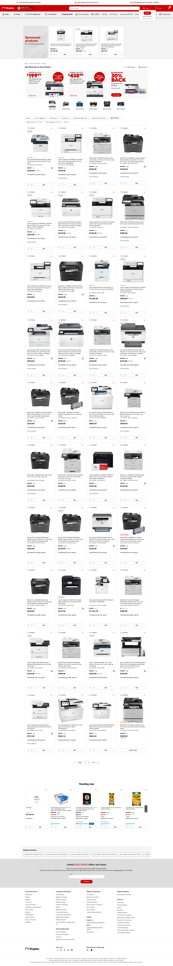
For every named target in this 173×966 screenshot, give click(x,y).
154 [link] (96, 671)
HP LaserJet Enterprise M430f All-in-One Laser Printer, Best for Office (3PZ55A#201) (70, 727)
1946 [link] (65, 294)
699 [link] (34, 421)
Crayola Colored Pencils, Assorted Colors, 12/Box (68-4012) (111, 808)
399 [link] (34, 546)
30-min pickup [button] (62, 178)
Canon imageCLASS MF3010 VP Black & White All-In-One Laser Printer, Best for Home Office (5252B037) (101, 477)
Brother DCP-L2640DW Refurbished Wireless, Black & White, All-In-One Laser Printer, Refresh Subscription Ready (39, 539)
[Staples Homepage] (8, 8)
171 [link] (34, 671)
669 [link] (127, 358)
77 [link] (33, 168)
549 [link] (96, 546)
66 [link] (95, 230)
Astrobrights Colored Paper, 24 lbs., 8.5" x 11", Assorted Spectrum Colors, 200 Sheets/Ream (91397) (86, 809)
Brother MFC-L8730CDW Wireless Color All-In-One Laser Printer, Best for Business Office (132, 727)
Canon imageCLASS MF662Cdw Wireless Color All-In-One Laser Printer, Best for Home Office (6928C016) (111, 45)
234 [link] (34, 483)
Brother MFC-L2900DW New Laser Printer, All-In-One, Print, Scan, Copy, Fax (39, 476)
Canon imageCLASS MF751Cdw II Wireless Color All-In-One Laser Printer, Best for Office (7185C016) (101, 224)
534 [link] (65, 358)
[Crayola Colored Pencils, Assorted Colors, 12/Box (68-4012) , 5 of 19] (111, 799)
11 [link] (126, 733)
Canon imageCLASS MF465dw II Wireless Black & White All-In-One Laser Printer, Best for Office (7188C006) (39, 225)
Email (71, 874)
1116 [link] (108, 812)
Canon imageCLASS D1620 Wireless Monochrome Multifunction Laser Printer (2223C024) (39, 664)
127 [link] (83, 812)
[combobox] (104, 8)
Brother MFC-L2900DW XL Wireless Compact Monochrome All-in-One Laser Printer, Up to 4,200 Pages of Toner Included (132, 539)
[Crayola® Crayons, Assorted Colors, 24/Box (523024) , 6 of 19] (136, 799)
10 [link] (96, 608)
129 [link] (65, 608)
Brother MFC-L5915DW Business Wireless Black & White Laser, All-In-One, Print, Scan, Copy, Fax (132, 414)
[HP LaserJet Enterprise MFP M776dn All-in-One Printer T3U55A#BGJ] (102, 585)
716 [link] (34, 358)
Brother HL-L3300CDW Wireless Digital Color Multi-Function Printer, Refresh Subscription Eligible (132, 477)
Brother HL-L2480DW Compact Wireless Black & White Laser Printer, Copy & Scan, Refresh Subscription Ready (70, 288)
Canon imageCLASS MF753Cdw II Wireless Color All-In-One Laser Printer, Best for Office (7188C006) (86, 45)
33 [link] (95, 733)
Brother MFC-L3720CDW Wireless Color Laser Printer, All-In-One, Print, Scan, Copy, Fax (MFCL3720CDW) (102, 352)
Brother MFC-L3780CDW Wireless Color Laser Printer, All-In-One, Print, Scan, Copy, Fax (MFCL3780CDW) (102, 160)
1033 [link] (96, 166)
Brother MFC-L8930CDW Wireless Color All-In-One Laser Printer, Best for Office (132, 223)
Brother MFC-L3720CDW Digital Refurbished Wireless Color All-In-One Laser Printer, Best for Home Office (131, 602)
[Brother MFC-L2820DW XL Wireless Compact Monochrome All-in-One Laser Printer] (71, 398)
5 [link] (64, 671)
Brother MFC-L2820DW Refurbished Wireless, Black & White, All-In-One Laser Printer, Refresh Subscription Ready (70, 539)
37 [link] (126, 230)
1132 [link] (127, 166)
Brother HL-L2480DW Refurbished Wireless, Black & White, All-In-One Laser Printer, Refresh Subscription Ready (39, 602)
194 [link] (65, 168)
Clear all (66, 122)
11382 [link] (58, 812)
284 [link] (127, 671)
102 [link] (34, 232)
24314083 (28, 807)
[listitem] (61, 42)
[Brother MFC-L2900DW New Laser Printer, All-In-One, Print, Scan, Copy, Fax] (40, 460)
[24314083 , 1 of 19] (36, 799)
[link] (28, 2)
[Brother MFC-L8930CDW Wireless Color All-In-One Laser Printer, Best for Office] (133, 207)
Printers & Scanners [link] (34, 63)
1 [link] (126, 608)
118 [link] (82, 49)
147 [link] (127, 546)
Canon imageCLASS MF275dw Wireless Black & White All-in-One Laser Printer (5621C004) (70, 602)
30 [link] (65, 733)
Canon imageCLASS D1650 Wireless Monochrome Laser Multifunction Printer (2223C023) (39, 727)
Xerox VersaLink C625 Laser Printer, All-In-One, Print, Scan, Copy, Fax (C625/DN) (61, 44)
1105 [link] (34, 608)
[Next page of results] (98, 762)
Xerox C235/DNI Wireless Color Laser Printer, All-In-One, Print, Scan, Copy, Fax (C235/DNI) (101, 664)
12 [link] (57, 49)
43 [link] (65, 483)
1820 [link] (133, 812)
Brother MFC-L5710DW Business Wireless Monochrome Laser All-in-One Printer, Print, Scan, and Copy (70, 477)
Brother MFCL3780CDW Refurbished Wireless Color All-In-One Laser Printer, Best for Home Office (70, 664)
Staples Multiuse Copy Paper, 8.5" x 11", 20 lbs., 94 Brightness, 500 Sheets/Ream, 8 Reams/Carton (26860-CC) (61, 809)
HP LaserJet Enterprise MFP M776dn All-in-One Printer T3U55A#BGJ (102, 601)
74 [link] (96, 483)
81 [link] (107, 49)
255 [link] (65, 230)
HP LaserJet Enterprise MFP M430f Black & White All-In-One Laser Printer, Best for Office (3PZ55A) (101, 727)
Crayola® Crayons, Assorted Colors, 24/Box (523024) (135, 808)
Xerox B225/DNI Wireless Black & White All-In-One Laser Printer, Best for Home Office (39, 161)
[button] (138, 8)
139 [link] (127, 483)
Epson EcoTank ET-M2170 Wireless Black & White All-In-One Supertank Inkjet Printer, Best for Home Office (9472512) (133, 664)
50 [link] (96, 421)
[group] (36, 808)
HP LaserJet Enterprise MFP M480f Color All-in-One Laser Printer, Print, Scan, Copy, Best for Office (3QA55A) (101, 414)
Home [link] (26, 63)
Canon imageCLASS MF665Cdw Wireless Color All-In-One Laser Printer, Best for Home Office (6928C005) (70, 161)
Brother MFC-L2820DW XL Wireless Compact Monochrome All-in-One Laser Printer (70, 414)
